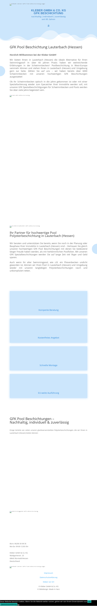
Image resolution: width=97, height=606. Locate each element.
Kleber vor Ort (48, 582)
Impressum (48, 573)
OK (89, 601)
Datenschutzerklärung (48, 577)
